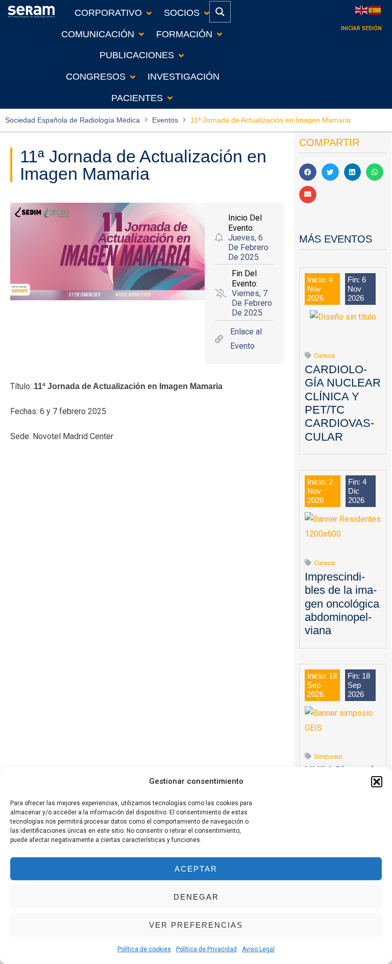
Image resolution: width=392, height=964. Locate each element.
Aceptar (196, 868)
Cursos (324, 355)
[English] (362, 9)
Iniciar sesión (361, 28)
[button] (377, 782)
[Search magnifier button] (220, 12)
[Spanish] (375, 9)
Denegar (196, 897)
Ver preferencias (196, 925)
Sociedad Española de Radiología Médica (72, 120)
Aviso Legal (258, 949)
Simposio (328, 756)
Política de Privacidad (206, 949)
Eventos (165, 120)
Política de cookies (144, 949)
